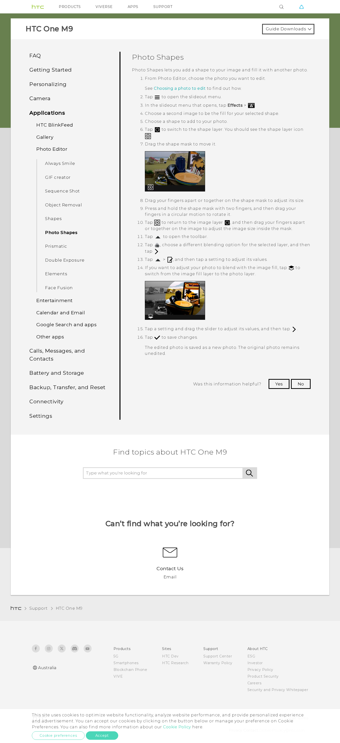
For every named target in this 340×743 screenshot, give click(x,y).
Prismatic (56, 246)
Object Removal (63, 204)
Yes (279, 383)
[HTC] (38, 7)
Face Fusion (59, 287)
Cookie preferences (58, 735)
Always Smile (60, 163)
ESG (251, 656)
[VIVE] (301, 6)
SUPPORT (162, 6)
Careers (254, 683)
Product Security (263, 676)
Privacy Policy (260, 669)
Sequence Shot (62, 190)
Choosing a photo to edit (180, 88)
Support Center (217, 656)
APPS (133, 6)
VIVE (118, 676)
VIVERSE (104, 6)
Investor (255, 663)
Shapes (53, 218)
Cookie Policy (177, 727)
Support (38, 608)
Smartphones (126, 663)
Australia (47, 667)
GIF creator (58, 177)
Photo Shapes (61, 232)
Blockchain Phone (130, 669)
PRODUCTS (70, 6)
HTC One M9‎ (69, 608)
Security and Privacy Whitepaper (277, 690)
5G (115, 656)
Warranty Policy (217, 663)
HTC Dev (170, 656)
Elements (56, 273)
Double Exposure (65, 260)
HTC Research (175, 663)
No (301, 383)
